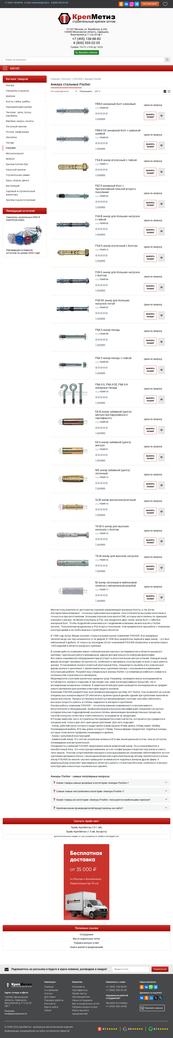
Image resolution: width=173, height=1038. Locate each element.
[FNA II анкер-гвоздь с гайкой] (73, 366)
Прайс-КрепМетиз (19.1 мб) (86, 827)
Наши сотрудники (82, 1000)
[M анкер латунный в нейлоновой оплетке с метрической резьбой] (73, 591)
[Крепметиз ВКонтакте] (126, 4)
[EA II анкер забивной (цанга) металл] (73, 451)
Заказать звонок (87, 52)
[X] (156, 998)
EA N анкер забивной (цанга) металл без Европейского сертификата (113, 415)
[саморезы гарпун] (19, 235)
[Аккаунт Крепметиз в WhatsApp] (151, 987)
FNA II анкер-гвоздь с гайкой (113, 358)
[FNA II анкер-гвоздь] (73, 337)
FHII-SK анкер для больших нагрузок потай (112, 302)
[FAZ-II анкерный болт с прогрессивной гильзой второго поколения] (73, 196)
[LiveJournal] (161, 998)
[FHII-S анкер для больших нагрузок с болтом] (73, 281)
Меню (14, 68)
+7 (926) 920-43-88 (116, 1006)
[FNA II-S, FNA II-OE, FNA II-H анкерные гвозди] (73, 394)
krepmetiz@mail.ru (40, 2)
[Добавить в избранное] (165, 4)
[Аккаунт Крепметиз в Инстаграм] (131, 4)
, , (86, 32)
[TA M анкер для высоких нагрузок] (73, 564)
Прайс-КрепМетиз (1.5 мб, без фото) (86, 831)
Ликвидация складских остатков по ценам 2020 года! (18, 251)
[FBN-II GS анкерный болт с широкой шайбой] (73, 139)
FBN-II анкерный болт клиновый (115, 104)
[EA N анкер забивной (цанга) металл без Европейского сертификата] (73, 422)
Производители (81, 997)
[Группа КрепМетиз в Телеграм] (156, 987)
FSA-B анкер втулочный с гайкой (116, 160)
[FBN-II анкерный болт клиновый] (73, 111)
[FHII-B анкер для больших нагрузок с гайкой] (73, 225)
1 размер (100, 118)
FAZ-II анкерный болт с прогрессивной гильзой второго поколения (115, 189)
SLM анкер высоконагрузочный (115, 499)
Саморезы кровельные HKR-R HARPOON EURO (18, 218)
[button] (110, 782)
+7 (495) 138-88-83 (14, 2)
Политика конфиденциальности (16, 1012)
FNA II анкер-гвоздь (107, 329)
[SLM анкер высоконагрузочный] (73, 507)
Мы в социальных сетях (85, 1003)
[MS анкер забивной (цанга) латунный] (73, 479)
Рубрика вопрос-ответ (85, 1007)
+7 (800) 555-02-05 (116, 990)
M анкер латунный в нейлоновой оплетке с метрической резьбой (116, 584)
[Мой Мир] (151, 998)
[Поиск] (167, 59)
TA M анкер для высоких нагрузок (117, 556)
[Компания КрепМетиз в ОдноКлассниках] (121, 4)
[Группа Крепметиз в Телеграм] (136, 4)
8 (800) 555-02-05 (59, 2)
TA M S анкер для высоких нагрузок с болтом (112, 528)
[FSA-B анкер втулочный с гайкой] (73, 168)
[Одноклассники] (146, 998)
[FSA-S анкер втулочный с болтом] (73, 253)
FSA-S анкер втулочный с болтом (116, 245)
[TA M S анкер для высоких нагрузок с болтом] (73, 535)
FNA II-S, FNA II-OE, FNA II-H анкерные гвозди (111, 386)
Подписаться (160, 969)
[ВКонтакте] (142, 998)
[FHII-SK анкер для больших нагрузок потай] (73, 309)
